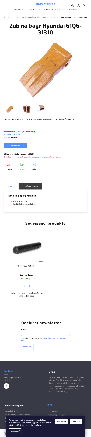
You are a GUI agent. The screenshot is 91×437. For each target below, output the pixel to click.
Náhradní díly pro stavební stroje (19, 414)
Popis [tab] (11, 186)
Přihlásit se (27, 347)
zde (39, 425)
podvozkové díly (71, 389)
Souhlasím (76, 421)
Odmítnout (61, 421)
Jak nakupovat (53, 411)
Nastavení (15, 431)
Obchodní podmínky (56, 415)
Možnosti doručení (12, 134)
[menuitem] (19, 10)
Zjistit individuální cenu (15, 145)
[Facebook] (6, 386)
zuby (51, 389)
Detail (25, 286)
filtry (61, 389)
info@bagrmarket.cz (13, 377)
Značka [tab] (30, 186)
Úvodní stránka (11, 411)
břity (56, 389)
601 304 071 (8, 380)
